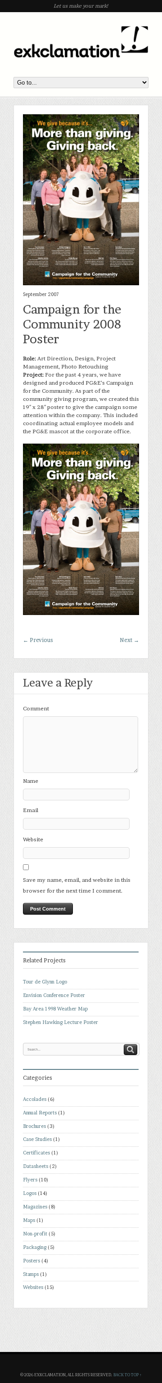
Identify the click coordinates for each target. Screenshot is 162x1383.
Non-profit (35, 1234)
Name (30, 780)
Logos (29, 1193)
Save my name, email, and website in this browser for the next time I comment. (76, 885)
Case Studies (37, 1139)
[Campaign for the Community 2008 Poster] (81, 283)
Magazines (35, 1207)
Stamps (31, 1274)
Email (30, 810)
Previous (38, 640)
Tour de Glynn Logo (45, 982)
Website (33, 839)
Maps (29, 1220)
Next (129, 640)
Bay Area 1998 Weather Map (55, 1009)
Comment (36, 708)
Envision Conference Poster (54, 995)
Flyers (30, 1180)
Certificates (36, 1153)
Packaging (34, 1247)
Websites (33, 1287)
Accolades (34, 1099)
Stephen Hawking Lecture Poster (60, 1022)
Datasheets (35, 1166)
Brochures (34, 1126)
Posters (31, 1261)
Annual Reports (40, 1113)
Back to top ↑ (127, 1374)
